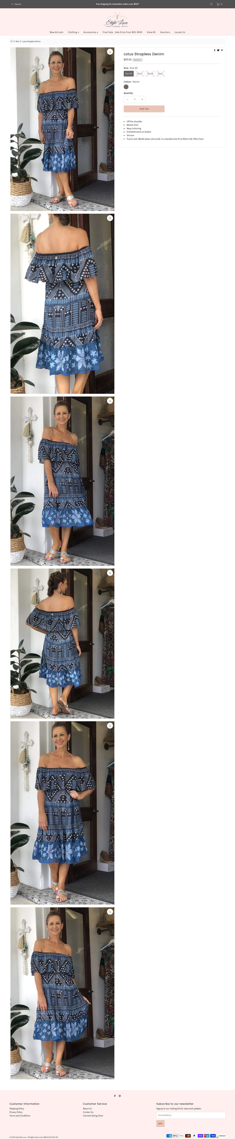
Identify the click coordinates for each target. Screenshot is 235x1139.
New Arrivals (56, 32)
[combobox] (45, 4)
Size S (139, 73)
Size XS (128, 73)
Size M (150, 73)
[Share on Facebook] (215, 50)
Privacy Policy (16, 1112)
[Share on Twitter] (218, 50)
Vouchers (165, 32)
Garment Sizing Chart (93, 1115)
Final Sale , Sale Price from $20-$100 (122, 32)
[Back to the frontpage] (12, 41)
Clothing (73, 32)
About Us (87, 1108)
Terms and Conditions (20, 1115)
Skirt (17, 41)
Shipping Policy (17, 1108)
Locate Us (180, 32)
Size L (160, 73)
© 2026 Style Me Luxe (18, 1137)
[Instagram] (120, 1096)
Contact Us (88, 1112)
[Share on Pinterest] (222, 50)
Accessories (90, 32)
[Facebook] (114, 1096)
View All (151, 32)
